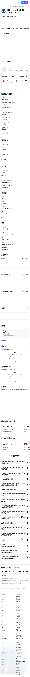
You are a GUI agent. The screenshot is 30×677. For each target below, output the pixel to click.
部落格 (17, 625)
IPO (2, 627)
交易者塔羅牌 (19, 636)
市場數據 (18, 599)
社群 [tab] (21, 28)
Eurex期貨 (18, 616)
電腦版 (3, 644)
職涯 (17, 629)
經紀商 (17, 607)
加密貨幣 (3, 605)
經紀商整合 (18, 670)
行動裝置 (3, 642)
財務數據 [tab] (8, 28)
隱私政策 (18, 646)
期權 (2, 635)
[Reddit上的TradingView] (27, 572)
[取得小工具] (27, 346)
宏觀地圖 (3, 636)
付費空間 (3, 673)
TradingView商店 (20, 635)
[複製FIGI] (12, 244)
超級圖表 (3, 596)
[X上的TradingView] (2, 572)
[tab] (23, 258)
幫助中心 (18, 627)
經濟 (2, 622)
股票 (2, 601)
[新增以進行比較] (16, 81)
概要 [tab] (2, 28)
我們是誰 (18, 622)
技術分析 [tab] (26, 28)
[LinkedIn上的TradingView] (16, 572)
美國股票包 (18, 618)
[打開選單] (2, 2)
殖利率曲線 (4, 633)
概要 (17, 605)
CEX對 (2, 607)
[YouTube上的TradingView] (9, 572)
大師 (2, 670)
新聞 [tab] (17, 28)
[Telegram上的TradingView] (20, 572)
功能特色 (18, 596)
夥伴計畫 (18, 672)
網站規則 (3, 655)
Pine (2, 610)
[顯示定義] (4, 97)
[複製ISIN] (12, 234)
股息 (2, 625)
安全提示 (18, 650)
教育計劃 (18, 674)
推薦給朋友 (4, 652)
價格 (17, 598)
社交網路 (3, 648)
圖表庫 (17, 660)
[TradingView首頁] (5, 2)
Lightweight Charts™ (20, 661)
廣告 (17, 669)
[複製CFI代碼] (7, 249)
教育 (2, 662)
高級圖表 (18, 663)
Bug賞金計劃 (19, 652)
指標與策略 (4, 669)
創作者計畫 (4, 653)
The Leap (18, 610)
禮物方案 (18, 601)
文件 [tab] (13, 28)
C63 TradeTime (19, 638)
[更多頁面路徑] (6, 6)
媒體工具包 (18, 630)
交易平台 (18, 664)
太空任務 (18, 624)
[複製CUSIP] (10, 239)
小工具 (17, 658)
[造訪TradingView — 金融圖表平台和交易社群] (7, 61)
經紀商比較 (18, 609)
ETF (2, 602)
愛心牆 (3, 650)
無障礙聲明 (18, 649)
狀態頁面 (18, 654)
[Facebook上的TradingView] (6, 572)
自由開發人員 (4, 672)
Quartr (22, 588)
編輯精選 (3, 664)
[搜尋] (18, 2)
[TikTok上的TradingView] (23, 572)
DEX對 (2, 609)
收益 (2, 624)
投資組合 (3, 632)
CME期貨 (18, 615)
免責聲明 (18, 644)
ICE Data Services (11, 578)
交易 (2, 661)
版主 (2, 656)
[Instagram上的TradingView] (13, 572)
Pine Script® (4, 638)
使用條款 (18, 642)
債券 (2, 604)
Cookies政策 (18, 647)
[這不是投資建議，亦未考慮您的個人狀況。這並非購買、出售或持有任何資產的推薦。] (11, 349)
